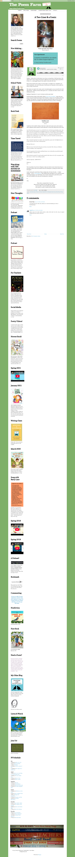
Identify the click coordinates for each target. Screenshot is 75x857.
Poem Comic (54, 191)
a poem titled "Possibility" (51, 96)
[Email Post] (39, 190)
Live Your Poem (17, 812)
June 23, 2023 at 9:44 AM (37, 210)
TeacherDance (17, 783)
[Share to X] (44, 190)
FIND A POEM (26, 10)
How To (46, 191)
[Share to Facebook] (45, 190)
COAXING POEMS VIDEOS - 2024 (44, 10)
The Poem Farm (18, 817)
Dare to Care (18, 778)
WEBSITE (19, 10)
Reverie (16, 782)
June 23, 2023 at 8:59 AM (40, 201)
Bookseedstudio (17, 763)
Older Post (62, 234)
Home (45, 234)
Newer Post (29, 234)
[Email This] (41, 190)
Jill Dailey (16, 764)
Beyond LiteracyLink (19, 785)
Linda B (31, 210)
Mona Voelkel (17, 779)
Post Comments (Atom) (36, 236)
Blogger (39, 854)
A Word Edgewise (37, 173)
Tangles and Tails (19, 797)
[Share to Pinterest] (46, 190)
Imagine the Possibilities (15, 795)
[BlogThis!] (42, 190)
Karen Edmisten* (18, 813)
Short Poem (58, 191)
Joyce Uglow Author (18, 803)
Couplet (43, 191)
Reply (30, 206)
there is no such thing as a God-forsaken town (16, 774)
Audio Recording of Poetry (34, 191)
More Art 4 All (18, 762)
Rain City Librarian (18, 809)
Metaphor (49, 191)
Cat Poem (40, 191)
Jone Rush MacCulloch (15, 799)
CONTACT (55, 10)
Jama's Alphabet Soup (19, 793)
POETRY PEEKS (33, 10)
